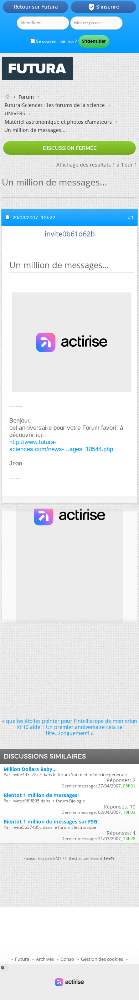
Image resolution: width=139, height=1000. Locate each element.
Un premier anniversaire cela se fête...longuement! (84, 730)
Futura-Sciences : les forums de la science (55, 105)
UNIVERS (15, 113)
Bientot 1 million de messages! (41, 795)
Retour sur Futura (36, 7)
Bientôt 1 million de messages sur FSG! (51, 821)
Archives (45, 959)
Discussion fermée (70, 148)
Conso (67, 959)
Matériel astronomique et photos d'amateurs (58, 121)
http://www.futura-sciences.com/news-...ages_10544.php (61, 446)
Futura (22, 959)
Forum (26, 96)
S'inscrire (103, 7)
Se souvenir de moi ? (56, 41)
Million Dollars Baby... (30, 769)
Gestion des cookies (102, 959)
